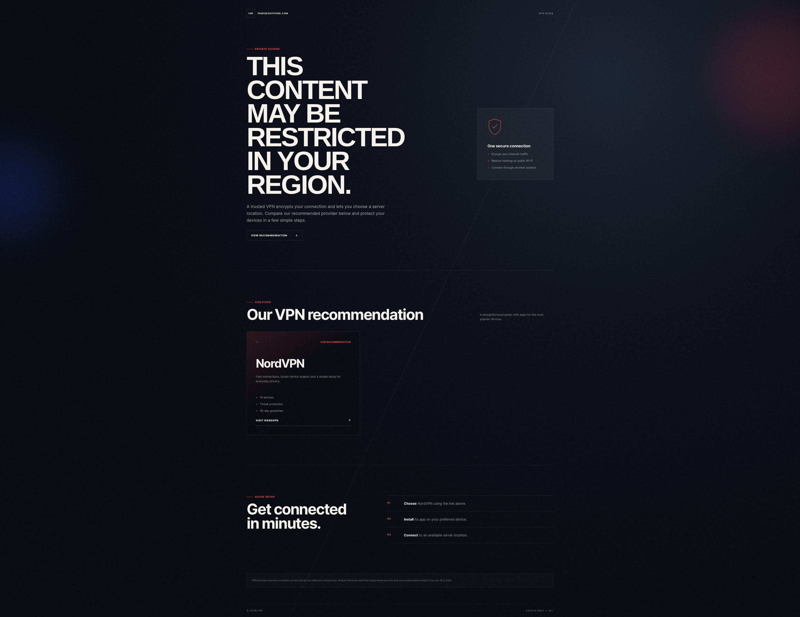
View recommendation (274, 235)
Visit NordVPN (303, 420)
